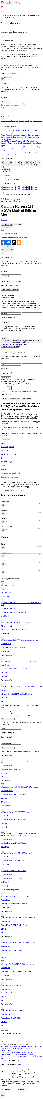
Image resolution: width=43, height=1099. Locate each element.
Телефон (5, 97)
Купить (4, 338)
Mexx (9, 155)
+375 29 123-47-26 (27, 68)
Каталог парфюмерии (9, 1046)
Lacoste (20, 153)
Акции (32, 15)
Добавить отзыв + (8, 719)
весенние (4, 447)
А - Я (8, 169)
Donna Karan (12, 143)
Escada (20, 143)
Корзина (4, 114)
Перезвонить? (6, 77)
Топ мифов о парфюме (9, 477)
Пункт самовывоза (14, 1054)
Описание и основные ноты (11, 399)
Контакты (18, 17)
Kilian (8, 153)
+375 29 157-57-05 (10, 68)
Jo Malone (31, 149)
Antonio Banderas (28, 135)
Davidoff (30, 141)
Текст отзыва (6, 737)
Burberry (7, 137)
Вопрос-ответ (36, 1052)
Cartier (9, 139)
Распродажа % (24, 121)
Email (3, 364)
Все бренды (5, 172)
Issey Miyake (9, 149)
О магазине (5, 15)
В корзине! (14, 344)
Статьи (12, 17)
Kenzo (3, 153)
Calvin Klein (27, 137)
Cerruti (3, 141)
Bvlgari (13, 137)
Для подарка (34, 119)
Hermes (33, 147)
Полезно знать (27, 399)
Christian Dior (21, 141)
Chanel (8, 141)
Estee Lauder (27, 143)
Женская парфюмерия (20, 130)
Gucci (22, 147)
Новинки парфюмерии (9, 121)
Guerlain (27, 147)
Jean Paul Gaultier (20, 149)
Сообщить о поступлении (10, 346)
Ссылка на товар (8, 318)
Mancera (4, 155)
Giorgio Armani (6, 147)
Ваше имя (5, 728)
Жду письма (6, 377)
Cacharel (20, 137)
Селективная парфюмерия (19, 119)
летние (11, 447)
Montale (15, 155)
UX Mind (18, 1064)
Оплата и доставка (23, 15)
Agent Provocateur (7, 135)
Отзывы (12, 15)
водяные (13, 454)
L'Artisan (14, 153)
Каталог (6, 119)
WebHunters (21, 1089)
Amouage (17, 135)
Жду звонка (6, 102)
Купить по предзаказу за (21, 341)
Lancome (32, 153)
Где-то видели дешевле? (10, 289)
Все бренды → (6, 130)
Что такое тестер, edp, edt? (10, 473)
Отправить (5, 322)
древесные (5, 454)
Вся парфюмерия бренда (27, 391)
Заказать (5, 275)
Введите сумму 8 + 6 (8, 733)
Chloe (14, 141)
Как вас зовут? (7, 373)
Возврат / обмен (27, 1054)
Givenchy (15, 147)
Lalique (26, 153)
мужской (4, 469)
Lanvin (38, 153)
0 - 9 (3, 169)
